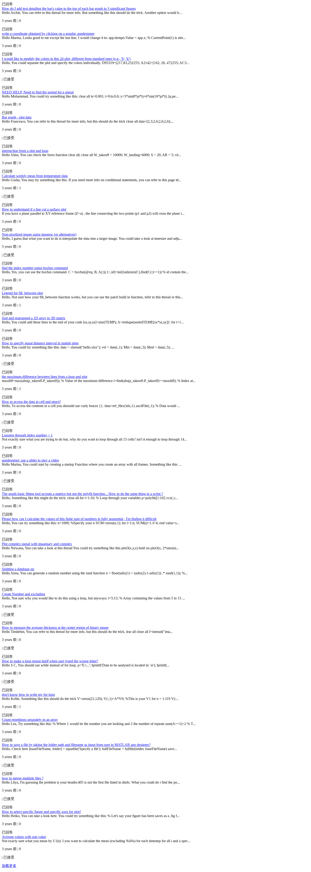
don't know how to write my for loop (28, 695)
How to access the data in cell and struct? (31, 402)
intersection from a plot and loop (25, 151)
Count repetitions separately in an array (30, 720)
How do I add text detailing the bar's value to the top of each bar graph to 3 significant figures (69, 8)
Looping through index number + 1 (27, 435)
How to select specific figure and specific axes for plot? (41, 812)
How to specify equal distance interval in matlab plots (40, 343)
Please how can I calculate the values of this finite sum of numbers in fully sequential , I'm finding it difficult (79, 519)
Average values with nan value (24, 837)
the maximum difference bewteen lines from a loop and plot (44, 377)
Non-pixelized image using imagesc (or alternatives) (39, 234)
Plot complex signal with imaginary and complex (37, 544)
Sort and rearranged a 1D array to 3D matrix (33, 318)
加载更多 (9, 866)
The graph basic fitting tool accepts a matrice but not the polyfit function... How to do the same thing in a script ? (82, 494)
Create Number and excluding (23, 594)
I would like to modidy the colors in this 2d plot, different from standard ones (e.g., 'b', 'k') (66, 59)
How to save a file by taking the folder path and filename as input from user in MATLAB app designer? (76, 745)
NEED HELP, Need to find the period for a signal (38, 92)
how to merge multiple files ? (22, 778)
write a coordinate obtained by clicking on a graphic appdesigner (48, 34)
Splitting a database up (18, 569)
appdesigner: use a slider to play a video (30, 460)
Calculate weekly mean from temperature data (35, 176)
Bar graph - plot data (16, 117)
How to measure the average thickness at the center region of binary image (55, 627)
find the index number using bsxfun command (35, 268)
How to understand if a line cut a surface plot (34, 209)
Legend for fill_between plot (22, 293)
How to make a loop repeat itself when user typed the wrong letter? (50, 661)
